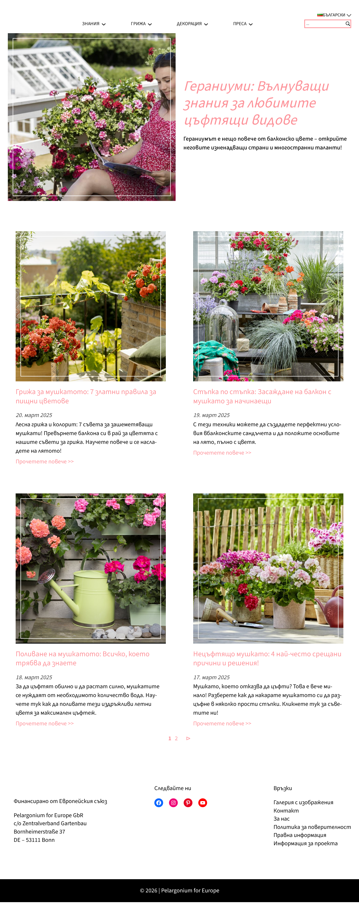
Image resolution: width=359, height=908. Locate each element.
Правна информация (300, 835)
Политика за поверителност (312, 827)
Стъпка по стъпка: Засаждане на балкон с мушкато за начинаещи (262, 396)
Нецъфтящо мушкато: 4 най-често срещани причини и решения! (267, 658)
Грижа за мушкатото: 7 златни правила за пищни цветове (86, 396)
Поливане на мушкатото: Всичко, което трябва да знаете (82, 658)
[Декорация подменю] (206, 23)
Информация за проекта (306, 843)
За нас (282, 818)
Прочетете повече (41, 461)
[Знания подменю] (103, 23)
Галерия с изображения (303, 802)
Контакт (286, 810)
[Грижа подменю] (150, 23)
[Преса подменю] (250, 23)
